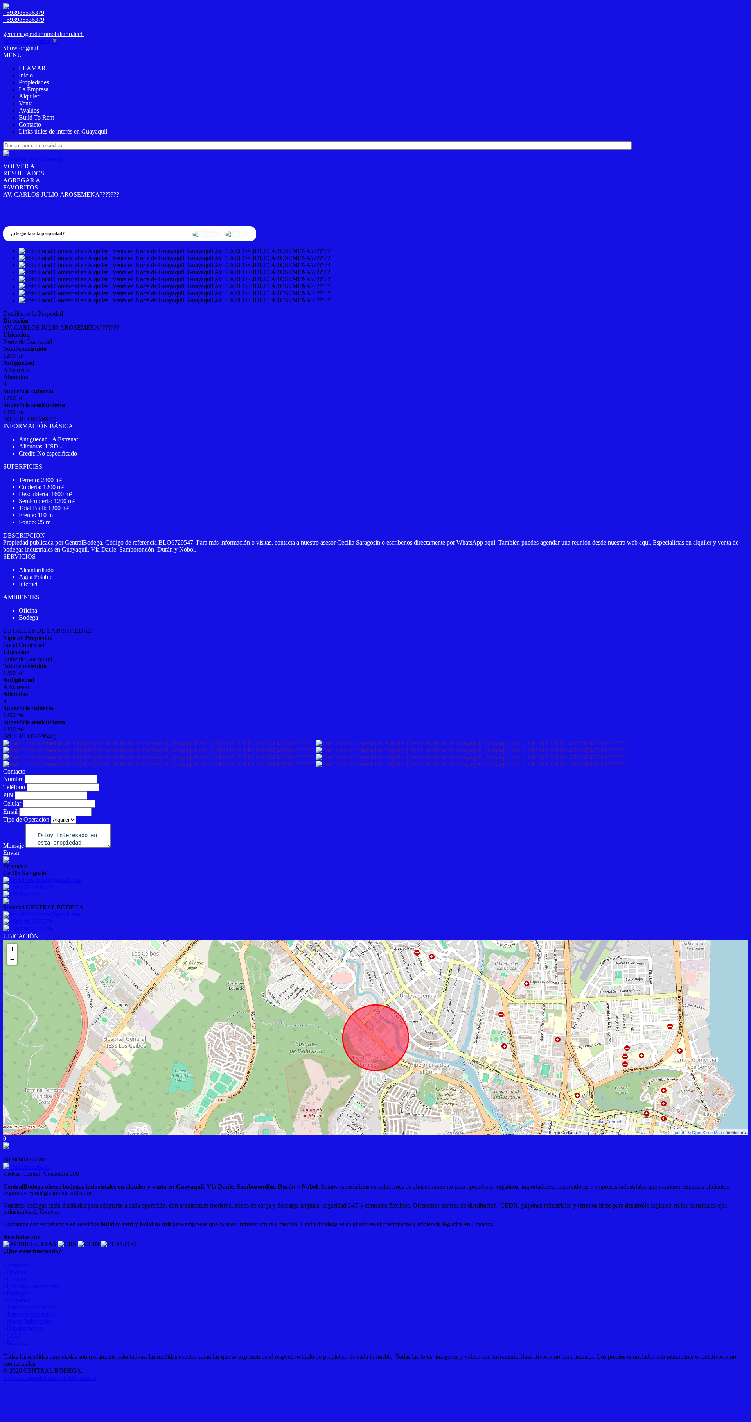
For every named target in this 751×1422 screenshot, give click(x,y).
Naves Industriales (29, 1321)
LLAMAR (32, 68)
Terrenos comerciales (33, 1307)
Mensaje (13, 845)
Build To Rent (36, 117)
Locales (16, 1279)
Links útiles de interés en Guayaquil (63, 131)
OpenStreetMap (707, 1132)
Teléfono (14, 787)
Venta (26, 103)
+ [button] (12, 949)
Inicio (26, 75)
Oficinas (17, 1272)
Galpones (18, 1300)
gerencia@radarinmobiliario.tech (43, 33)
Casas (14, 1335)
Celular (12, 803)
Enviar (11, 852)
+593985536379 (29, 1166)
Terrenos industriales (32, 1314)
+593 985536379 (30, 929)
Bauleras (17, 1342)
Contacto (30, 124)
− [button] (12, 959)
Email (10, 811)
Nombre (13, 778)
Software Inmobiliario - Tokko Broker (50, 1377)
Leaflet (677, 1132)
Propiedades (34, 82)
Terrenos (17, 1265)
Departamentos (25, 1328)
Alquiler (29, 96)
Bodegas (17, 1293)
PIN (8, 795)
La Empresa (34, 89)
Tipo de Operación (26, 819)
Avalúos (29, 110)
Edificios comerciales (33, 1286)
